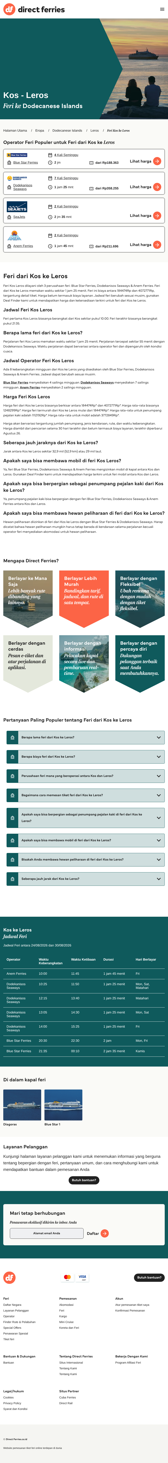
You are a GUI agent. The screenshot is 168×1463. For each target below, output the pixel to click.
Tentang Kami (68, 1368)
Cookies (8, 1397)
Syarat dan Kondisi (15, 1409)
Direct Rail (66, 1403)
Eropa (39, 130)
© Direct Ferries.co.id (15, 1439)
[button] (86, 737)
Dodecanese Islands (67, 130)
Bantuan (8, 1362)
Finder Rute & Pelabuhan (19, 1322)
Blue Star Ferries (15, 382)
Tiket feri (8, 1339)
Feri (61, 1310)
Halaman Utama (15, 130)
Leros (95, 130)
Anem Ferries (30, 387)
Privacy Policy (12, 1403)
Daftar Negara (12, 1304)
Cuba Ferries (67, 1397)
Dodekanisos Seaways (97, 382)
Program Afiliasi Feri (128, 1362)
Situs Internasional (71, 1362)
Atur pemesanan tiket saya (132, 1304)
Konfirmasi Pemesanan (130, 1310)
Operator (9, 1316)
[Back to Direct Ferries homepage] (34, 9)
